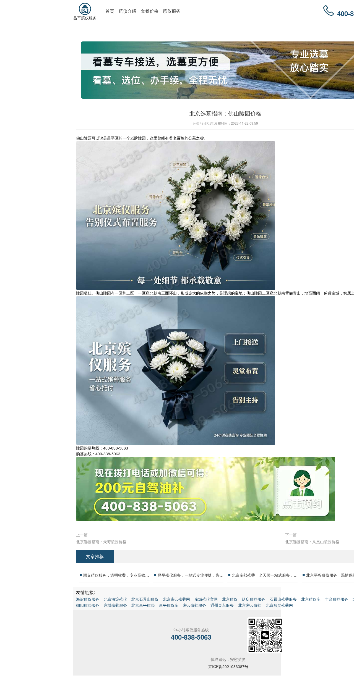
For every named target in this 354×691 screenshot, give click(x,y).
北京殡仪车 (311, 599)
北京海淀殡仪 (115, 599)
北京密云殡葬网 (176, 599)
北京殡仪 (230, 599)
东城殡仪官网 (206, 599)
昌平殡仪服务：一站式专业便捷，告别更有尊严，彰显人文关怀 (190, 575)
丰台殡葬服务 (336, 599)
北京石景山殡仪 (144, 599)
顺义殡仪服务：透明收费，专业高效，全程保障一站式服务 (116, 575)
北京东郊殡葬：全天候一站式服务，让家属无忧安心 (265, 575)
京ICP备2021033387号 (228, 666)
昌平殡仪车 (168, 605)
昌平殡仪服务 (85, 17)
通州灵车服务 (222, 605)
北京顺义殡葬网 (279, 605)
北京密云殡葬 (249, 605)
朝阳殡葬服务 (87, 605)
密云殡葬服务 (194, 605)
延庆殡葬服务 (253, 599)
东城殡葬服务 (115, 605)
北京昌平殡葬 (143, 605)
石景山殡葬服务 (283, 599)
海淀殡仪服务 (87, 599)
